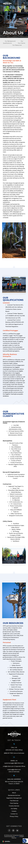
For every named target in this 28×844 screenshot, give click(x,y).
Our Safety (14, 808)
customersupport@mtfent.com (14, 763)
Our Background (10, 41)
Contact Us (14, 814)
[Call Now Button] (24, 841)
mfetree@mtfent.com (14, 769)
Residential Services (14, 795)
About (14, 792)
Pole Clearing (14, 803)
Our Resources (17, 45)
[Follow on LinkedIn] (17, 830)
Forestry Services (14, 806)
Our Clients (21, 43)
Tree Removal (14, 800)
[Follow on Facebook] (9, 830)
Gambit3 (17, 836)
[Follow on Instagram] (13, 830)
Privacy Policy (14, 816)
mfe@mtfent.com (8, 766)
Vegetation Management (14, 798)
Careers (14, 811)
